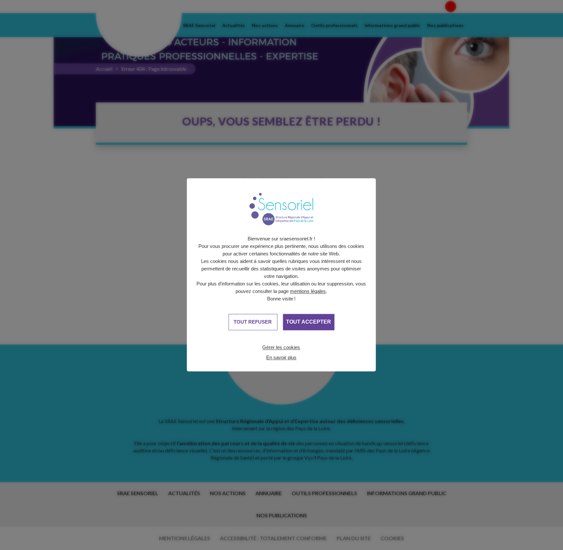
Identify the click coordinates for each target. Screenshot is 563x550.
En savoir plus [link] (281, 357)
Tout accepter (308, 322)
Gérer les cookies (281, 347)
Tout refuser (253, 322)
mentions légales (308, 291)
